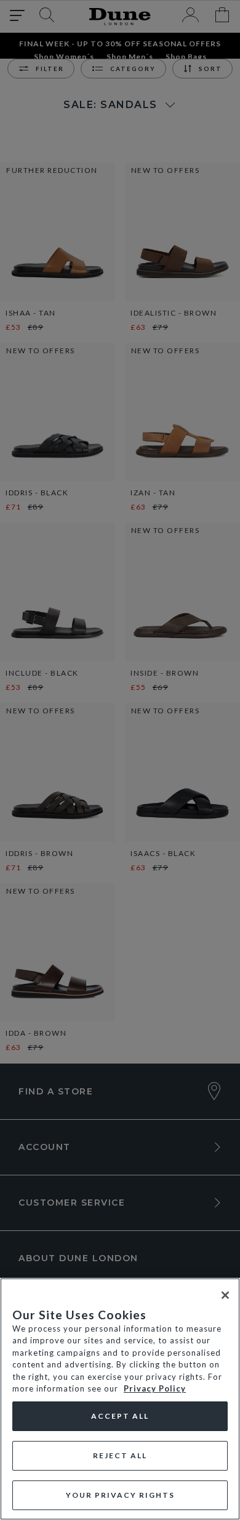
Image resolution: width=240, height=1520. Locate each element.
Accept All (120, 1416)
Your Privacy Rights (120, 1495)
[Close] (225, 1295)
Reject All (120, 1455)
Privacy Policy (155, 1388)
